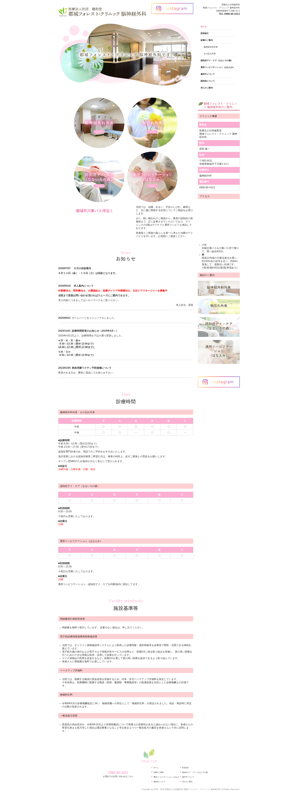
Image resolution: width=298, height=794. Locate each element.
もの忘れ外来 (210, 53)
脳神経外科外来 (211, 47)
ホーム (204, 26)
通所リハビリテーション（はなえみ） (218, 67)
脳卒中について (208, 74)
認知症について (208, 81)
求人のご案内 (207, 88)
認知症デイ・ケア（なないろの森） (217, 60)
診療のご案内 (207, 40)
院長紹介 (205, 33)
